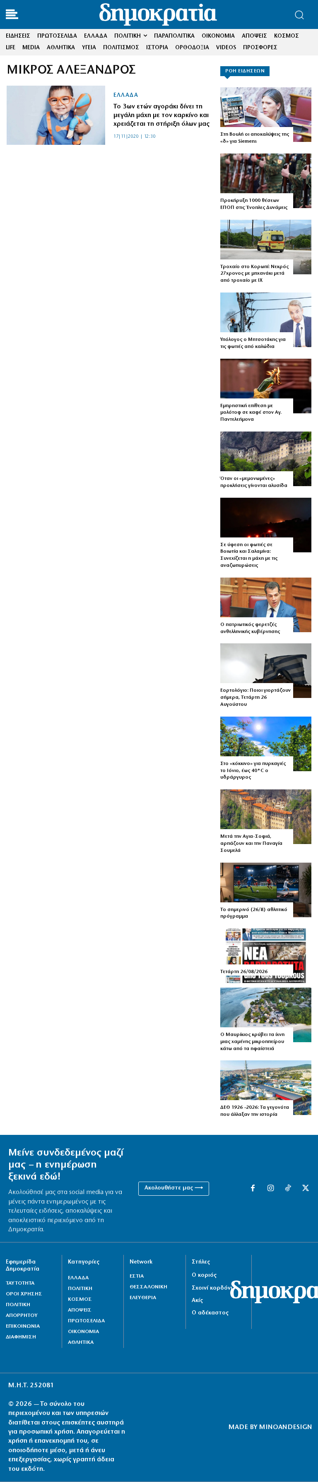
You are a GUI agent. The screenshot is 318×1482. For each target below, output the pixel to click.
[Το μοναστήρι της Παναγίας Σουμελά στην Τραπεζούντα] (265, 459)
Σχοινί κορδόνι (212, 1288)
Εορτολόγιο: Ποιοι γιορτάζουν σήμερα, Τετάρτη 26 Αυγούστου (255, 697)
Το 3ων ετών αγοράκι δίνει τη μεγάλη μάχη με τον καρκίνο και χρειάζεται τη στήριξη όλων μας (161, 115)
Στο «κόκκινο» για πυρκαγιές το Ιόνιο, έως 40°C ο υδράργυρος (253, 770)
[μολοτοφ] (265, 386)
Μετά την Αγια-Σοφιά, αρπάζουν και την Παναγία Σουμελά (251, 843)
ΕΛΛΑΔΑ (125, 95)
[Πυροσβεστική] (265, 525)
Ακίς (197, 1300)
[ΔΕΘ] (265, 1087)
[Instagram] (270, 1188)
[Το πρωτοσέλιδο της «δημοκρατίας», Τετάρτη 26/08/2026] (265, 955)
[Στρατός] (265, 180)
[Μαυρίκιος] (265, 1015)
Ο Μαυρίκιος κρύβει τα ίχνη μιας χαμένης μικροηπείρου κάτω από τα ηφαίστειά (252, 1041)
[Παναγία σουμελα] (265, 816)
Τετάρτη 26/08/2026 (243, 971)
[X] (305, 1188)
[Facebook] (252, 1188)
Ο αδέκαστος (210, 1313)
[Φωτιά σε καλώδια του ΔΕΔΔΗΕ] (265, 320)
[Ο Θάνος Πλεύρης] (265, 605)
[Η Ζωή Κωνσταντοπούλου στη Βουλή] (265, 114)
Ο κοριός (204, 1275)
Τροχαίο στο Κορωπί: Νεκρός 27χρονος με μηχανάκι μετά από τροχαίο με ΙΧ (254, 273)
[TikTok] (287, 1188)
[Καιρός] (265, 744)
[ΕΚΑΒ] (265, 247)
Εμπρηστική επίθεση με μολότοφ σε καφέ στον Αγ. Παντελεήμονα (251, 412)
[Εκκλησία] (265, 670)
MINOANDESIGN (285, 1427)
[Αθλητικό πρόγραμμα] (265, 890)
